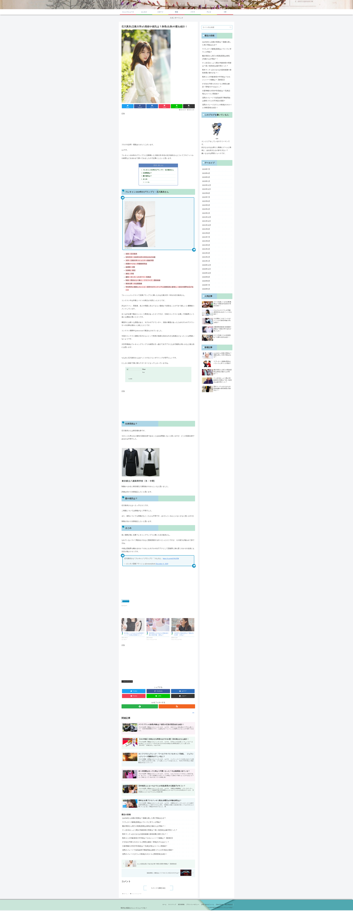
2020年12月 (206, 265)
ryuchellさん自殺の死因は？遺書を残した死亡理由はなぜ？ (144, 818)
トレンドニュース (127, 681)
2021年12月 (206, 217)
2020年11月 (206, 269)
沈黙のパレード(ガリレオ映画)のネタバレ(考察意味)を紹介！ (144, 854)
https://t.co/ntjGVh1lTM (171, 558)
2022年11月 (206, 189)
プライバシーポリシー (192, 904)
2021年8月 (206, 233)
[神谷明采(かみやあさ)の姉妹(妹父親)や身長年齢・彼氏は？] (158, 624)
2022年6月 (206, 201)
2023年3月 (206, 177)
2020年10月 (206, 273)
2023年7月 (206, 169)
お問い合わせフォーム (207, 904)
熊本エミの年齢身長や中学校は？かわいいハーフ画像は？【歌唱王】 (147, 838)
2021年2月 (206, 257)
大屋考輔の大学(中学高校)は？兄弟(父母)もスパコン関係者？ (144, 846)
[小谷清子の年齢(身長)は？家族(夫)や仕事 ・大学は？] (182, 624)
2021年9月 (206, 229)
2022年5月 (206, 205)
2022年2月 (206, 213)
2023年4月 (206, 173)
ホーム (164, 904)
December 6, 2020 (162, 564)
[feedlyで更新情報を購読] (140, 706)
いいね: (147, 182)
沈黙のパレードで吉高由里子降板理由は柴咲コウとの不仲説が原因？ (147, 850)
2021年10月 (206, 225)
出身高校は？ (147, 173)
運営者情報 (181, 904)
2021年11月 (206, 221)
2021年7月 (206, 237)
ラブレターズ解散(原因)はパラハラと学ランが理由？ (141, 822)
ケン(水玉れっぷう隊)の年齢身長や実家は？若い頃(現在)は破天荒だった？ (149, 830)
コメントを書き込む (158, 888)
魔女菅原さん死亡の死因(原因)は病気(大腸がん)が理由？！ (144, 826)
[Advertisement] (158, 128)
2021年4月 (206, 249)
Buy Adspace (228, 904)
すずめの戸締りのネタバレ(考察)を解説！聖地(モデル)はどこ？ (145, 842)
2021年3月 (206, 253)
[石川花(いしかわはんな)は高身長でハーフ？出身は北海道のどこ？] (133, 624)
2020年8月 (206, 281)
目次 (155, 165)
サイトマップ (172, 904)
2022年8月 (206, 193)
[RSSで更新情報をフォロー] (177, 706)
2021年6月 (206, 241)
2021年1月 (206, 261)
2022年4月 (206, 209)
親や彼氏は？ (147, 176)
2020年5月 (206, 289)
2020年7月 (206, 285)
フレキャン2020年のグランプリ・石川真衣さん (158, 170)
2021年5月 (206, 245)
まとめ (145, 179)
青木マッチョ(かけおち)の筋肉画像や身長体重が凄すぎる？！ (145, 834)
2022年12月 (206, 185)
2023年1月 (206, 181)
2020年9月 (206, 277)
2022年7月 (206, 197)
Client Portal (219, 904)
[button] (230, 27)
